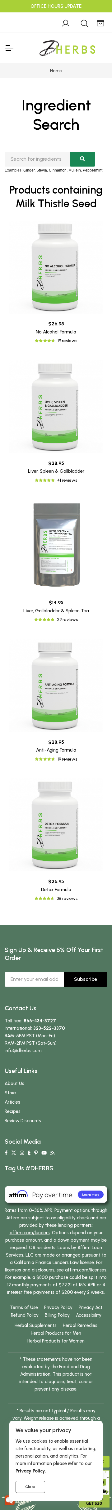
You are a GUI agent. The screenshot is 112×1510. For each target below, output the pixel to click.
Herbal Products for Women (56, 1341)
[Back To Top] (94, 17)
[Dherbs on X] (13, 1153)
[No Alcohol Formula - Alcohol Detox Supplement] (56, 267)
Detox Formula (56, 889)
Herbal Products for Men (56, 1333)
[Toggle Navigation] (9, 48)
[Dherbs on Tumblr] (29, 1153)
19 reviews (67, 340)
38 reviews (67, 898)
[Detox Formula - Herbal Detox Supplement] (56, 824)
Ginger (29, 170)
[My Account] (65, 22)
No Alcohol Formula (56, 332)
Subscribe (85, 979)
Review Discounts (23, 1121)
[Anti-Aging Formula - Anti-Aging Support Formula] (56, 685)
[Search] (84, 22)
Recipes (13, 1111)
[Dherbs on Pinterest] (36, 1153)
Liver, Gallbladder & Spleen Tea (56, 611)
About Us (14, 1083)
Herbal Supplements (36, 1325)
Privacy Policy (58, 1307)
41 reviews (67, 480)
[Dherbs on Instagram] (22, 1153)
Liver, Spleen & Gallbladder (56, 471)
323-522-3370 (49, 1028)
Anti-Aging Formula (56, 750)
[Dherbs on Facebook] (6, 1153)
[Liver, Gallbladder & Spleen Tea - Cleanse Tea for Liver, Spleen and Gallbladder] (56, 545)
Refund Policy (25, 1315)
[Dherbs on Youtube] (44, 1153)
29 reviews (67, 619)
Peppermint (92, 170)
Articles (12, 1102)
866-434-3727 (40, 1021)
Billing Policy (57, 1315)
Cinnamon (58, 170)
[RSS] (52, 1153)
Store (10, 1093)
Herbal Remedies (80, 1325)
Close (30, 1487)
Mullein (74, 170)
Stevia (41, 170)
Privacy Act (90, 1307)
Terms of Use (24, 1307)
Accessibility (88, 1315)
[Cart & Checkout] (100, 22)
